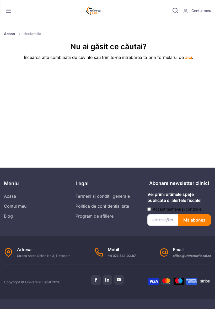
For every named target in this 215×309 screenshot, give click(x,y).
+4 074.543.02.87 (122, 256)
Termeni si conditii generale (103, 196)
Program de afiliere (95, 216)
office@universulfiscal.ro (192, 256)
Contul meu (200, 10)
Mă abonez (194, 220)
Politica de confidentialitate (102, 206)
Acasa (9, 33)
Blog (8, 216)
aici (188, 57)
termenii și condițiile (183, 209)
